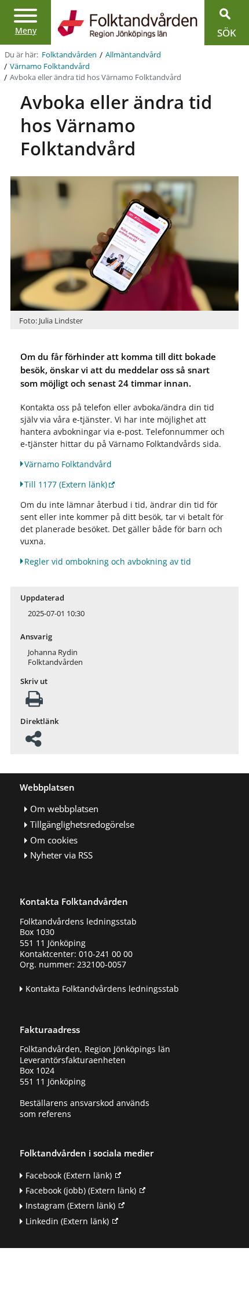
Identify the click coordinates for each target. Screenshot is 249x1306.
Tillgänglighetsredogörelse (82, 824)
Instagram (70, 1205)
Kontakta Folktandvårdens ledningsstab (102, 988)
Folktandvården (69, 55)
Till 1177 (65, 484)
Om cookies (54, 840)
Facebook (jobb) (80, 1190)
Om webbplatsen (64, 809)
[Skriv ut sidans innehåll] (34, 702)
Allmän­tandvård (133, 55)
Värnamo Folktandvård (50, 66)
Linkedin (67, 1221)
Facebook (68, 1175)
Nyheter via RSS (61, 855)
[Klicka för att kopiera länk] (33, 742)
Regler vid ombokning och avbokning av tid (107, 561)
